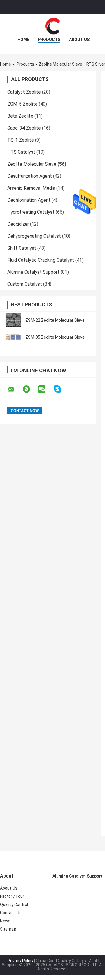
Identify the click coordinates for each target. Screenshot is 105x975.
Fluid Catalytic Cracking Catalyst (40, 260)
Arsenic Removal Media (31, 188)
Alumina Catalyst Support (33, 272)
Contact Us (11, 912)
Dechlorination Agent (28, 200)
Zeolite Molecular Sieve (60, 64)
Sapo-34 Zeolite (24, 128)
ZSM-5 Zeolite (22, 104)
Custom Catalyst (24, 284)
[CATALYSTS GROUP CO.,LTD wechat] (45, 389)
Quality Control (14, 904)
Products (49, 39)
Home (23, 39)
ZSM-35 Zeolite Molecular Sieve (55, 337)
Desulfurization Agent (29, 176)
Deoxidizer (18, 224)
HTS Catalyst (21, 152)
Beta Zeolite (20, 116)
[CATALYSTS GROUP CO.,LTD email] (14, 389)
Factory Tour (12, 896)
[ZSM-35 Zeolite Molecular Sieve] (13, 337)
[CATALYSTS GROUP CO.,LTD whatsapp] (30, 389)
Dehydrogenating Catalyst (34, 236)
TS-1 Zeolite (20, 140)
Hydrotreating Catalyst (31, 212)
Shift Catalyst (21, 248)
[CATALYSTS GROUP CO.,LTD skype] (61, 389)
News (5, 921)
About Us (79, 39)
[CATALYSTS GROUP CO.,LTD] (52, 26)
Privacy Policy (20, 960)
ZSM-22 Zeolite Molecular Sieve (55, 320)
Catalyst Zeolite (24, 92)
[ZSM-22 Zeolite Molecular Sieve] (13, 320)
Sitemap (8, 929)
